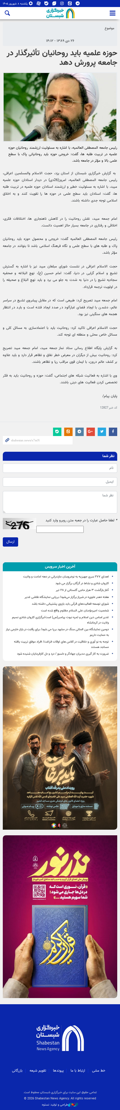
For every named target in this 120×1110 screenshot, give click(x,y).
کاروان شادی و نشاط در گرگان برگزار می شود (82, 583)
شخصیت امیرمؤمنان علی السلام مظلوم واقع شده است (75, 610)
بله (46, 4)
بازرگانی (17, 1071)
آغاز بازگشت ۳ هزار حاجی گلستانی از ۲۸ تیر (82, 590)
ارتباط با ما (78, 1071)
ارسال (10, 542)
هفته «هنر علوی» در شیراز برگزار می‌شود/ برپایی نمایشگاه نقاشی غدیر (67, 597)
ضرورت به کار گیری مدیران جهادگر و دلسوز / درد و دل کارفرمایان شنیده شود (63, 654)
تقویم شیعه (38, 1071)
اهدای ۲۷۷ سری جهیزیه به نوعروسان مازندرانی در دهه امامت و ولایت (66, 576)
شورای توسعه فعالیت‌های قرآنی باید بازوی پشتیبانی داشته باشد (70, 604)
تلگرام (78, 4)
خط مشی (98, 1071)
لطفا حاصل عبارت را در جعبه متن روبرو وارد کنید (81, 520)
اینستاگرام (62, 4)
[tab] (60, 566)
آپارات (38, 4)
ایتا (70, 4)
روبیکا (31, 4)
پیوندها (58, 1071)
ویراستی (54, 4)
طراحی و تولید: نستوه (55, 1105)
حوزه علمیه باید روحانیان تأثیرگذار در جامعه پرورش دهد (62, 58)
